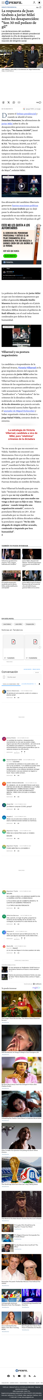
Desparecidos (30, 624)
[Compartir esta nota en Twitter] (8, 102)
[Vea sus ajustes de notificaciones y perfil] (39, 3)
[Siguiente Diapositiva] (39, 646)
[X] (14, 1376)
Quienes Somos (14, 1383)
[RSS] (29, 1376)
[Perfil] (22, 1371)
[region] (21, 827)
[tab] (11, 684)
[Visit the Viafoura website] (37, 984)
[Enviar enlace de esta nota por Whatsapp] (14, 102)
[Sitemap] (35, 1376)
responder (9, 697)
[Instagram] (25, 1376)
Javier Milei (7, 123)
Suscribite (10, 256)
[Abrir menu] (3, 2)
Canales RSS (5, 1383)
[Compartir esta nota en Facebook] (3, 102)
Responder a (13, 761)
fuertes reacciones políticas (25, 205)
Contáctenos (24, 1383)
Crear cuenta (36, 669)
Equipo (38, 1383)
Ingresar (34, 3)
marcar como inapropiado (36, 699)
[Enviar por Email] (19, 102)
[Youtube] (19, 1376)
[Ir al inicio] (13, 2)
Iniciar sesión (27, 669)
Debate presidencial (26, 113)
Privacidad (31, 1383)
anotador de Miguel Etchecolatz (19, 410)
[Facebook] (8, 1376)
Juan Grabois (7, 624)
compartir (29, 697)
